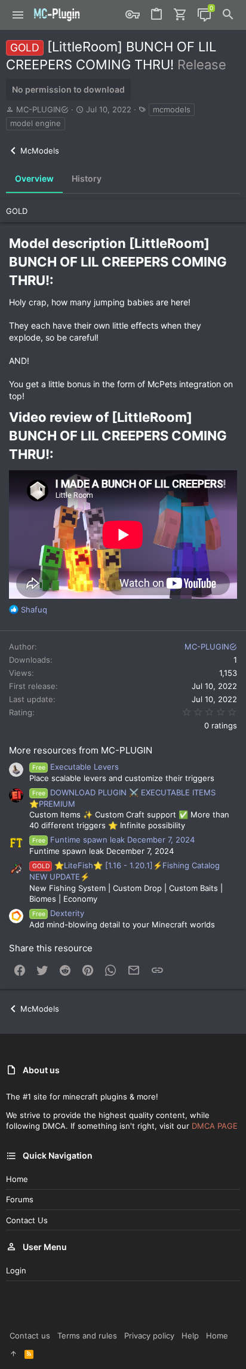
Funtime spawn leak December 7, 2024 (113, 839)
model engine (35, 123)
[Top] (13, 1353)
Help (190, 1335)
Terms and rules (87, 1335)
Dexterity (58, 913)
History (87, 178)
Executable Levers (75, 766)
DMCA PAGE (215, 1126)
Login (16, 1270)
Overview (34, 178)
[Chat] (204, 14)
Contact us (27, 1220)
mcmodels (171, 109)
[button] (18, 15)
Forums (19, 1199)
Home (17, 1179)
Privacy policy (149, 1335)
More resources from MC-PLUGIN (80, 750)
